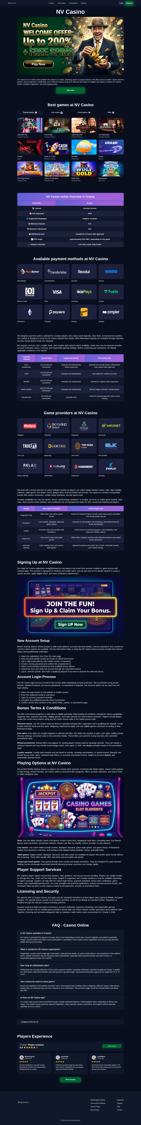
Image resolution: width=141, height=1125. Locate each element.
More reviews (70, 1079)
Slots (109, 112)
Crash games (82, 112)
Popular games (28, 112)
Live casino (55, 112)
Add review (112, 1046)
